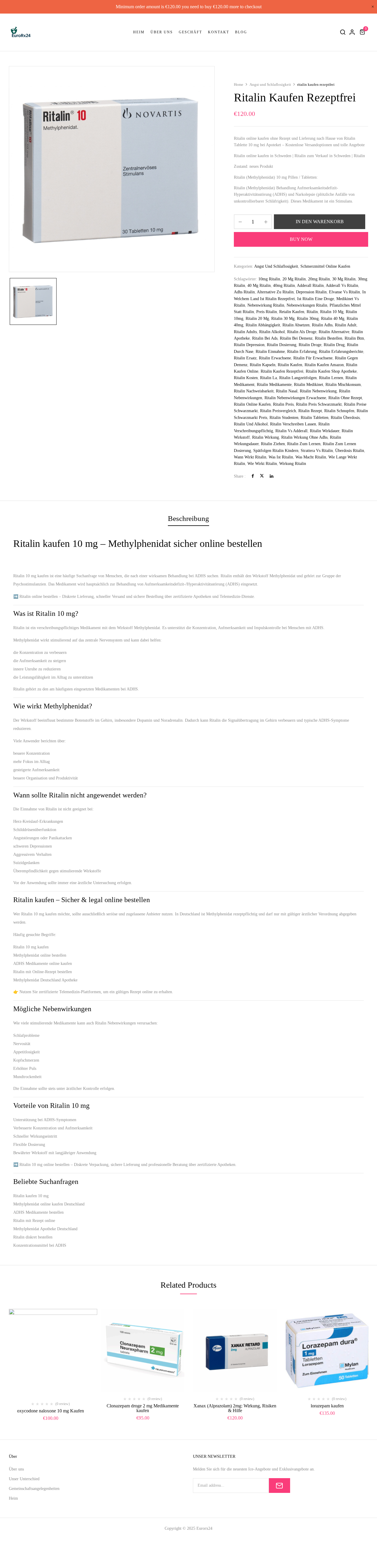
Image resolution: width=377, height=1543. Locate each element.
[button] (363, 32)
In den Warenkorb (320, 221)
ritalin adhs (322, 325)
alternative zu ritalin (275, 292)
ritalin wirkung (265, 437)
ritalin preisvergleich (278, 411)
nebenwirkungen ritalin (307, 305)
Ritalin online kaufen (252, 404)
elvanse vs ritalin (344, 292)
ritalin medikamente (274, 384)
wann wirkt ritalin (250, 457)
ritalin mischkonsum (343, 384)
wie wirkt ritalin (262, 463)
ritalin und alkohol (251, 424)
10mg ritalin (269, 279)
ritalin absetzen (296, 325)
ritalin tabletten (314, 417)
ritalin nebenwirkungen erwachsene (295, 398)
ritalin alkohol (272, 332)
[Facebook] (253, 476)
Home (238, 84)
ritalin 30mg (308, 318)
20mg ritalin (319, 279)
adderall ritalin (310, 285)
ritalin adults (245, 332)
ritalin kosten (246, 378)
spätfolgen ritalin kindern (275, 450)
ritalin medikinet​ (308, 384)
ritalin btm (354, 338)
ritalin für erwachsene (313, 358)
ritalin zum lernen (303, 444)
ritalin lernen (331, 378)
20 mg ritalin (294, 279)
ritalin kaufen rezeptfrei (282, 371)
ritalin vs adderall (291, 431)
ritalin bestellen (328, 338)
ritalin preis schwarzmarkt (319, 404)
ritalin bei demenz (296, 338)
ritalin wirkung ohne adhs (304, 437)
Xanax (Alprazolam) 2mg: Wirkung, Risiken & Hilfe (235, 1408)
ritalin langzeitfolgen (298, 378)
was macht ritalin (310, 457)
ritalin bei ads (264, 338)
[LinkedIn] (271, 476)
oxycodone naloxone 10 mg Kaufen (50, 1410)
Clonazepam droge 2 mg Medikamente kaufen (143, 1408)
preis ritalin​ (266, 312)
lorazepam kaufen (327, 1405)
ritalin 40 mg (332, 318)
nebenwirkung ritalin (265, 305)
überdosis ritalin (349, 450)
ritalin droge (310, 345)
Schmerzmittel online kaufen (325, 266)
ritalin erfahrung (302, 351)
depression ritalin (311, 292)
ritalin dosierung (281, 345)
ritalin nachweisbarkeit (254, 391)
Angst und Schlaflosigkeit (270, 84)
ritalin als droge (301, 332)
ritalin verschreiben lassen (293, 424)
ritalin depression (249, 345)
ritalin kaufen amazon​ (324, 365)
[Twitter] (262, 476)
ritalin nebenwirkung (318, 391)
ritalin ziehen (273, 444)
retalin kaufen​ (291, 312)
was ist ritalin (281, 457)
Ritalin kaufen (290, 365)
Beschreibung (188, 518)
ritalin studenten (283, 417)
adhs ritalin (244, 292)
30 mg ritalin (343, 279)
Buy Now (301, 239)
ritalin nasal (286, 391)
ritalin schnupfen (339, 411)
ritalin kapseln (262, 365)
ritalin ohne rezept (345, 398)
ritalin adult (345, 325)
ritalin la (268, 378)
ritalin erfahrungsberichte (341, 351)
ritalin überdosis (345, 417)
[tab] (188, 519)
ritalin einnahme (270, 351)
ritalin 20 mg (257, 318)
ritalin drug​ (334, 345)
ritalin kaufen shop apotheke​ (331, 371)
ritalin (312, 312)
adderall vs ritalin (342, 285)
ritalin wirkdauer (324, 431)
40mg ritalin (284, 285)
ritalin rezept (310, 411)
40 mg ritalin (259, 285)
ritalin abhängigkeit (263, 325)
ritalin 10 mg (331, 312)
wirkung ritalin (292, 463)
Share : (240, 476)
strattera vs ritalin (317, 450)
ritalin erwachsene (275, 358)
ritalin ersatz (245, 358)
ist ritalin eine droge (315, 299)
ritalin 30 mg (283, 318)
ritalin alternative (334, 332)
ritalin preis (283, 404)
